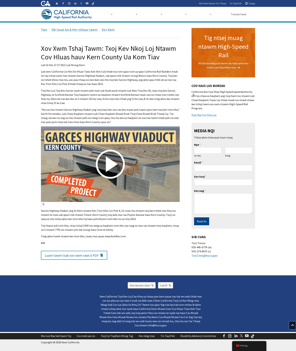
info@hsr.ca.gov (157, 325)
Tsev (44, 30)
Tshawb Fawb (238, 14)
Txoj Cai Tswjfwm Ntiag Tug (117, 336)
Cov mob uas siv (86, 336)
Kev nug (200, 190)
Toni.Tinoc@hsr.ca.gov (205, 255)
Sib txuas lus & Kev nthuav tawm (74, 30)
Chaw (252, 3)
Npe (197, 144)
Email (198, 162)
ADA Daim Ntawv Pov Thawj (212, 3)
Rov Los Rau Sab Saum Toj (56, 336)
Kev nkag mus (147, 336)
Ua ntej (197, 155)
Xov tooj (200, 176)
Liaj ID (166, 285)
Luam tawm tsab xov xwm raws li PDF (76, 255)
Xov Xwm (108, 30)
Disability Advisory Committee (198, 336)
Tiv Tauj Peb (236, 3)
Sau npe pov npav (143, 285)
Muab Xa (201, 221)
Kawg (227, 155)
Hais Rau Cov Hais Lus (204, 115)
